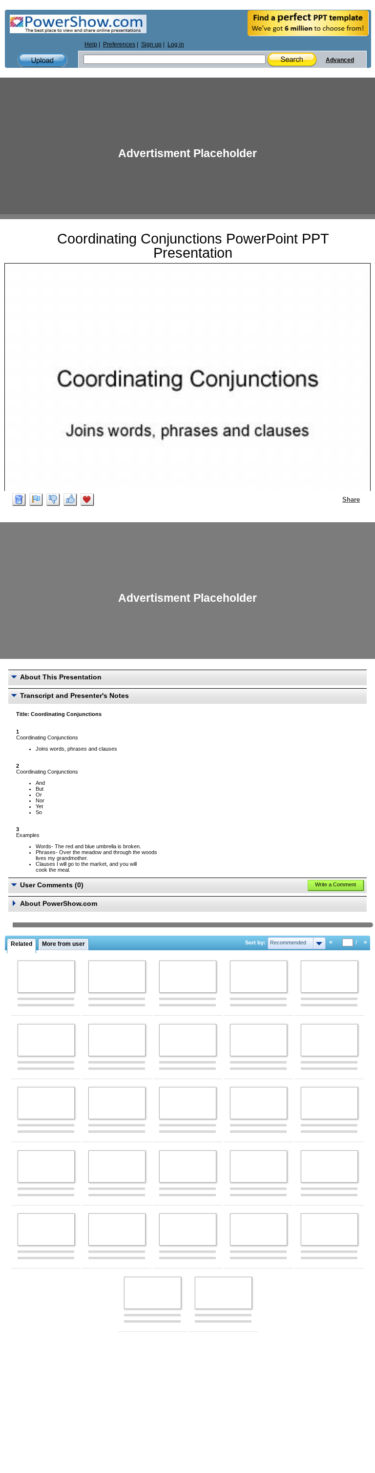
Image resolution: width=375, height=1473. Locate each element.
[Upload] (42, 60)
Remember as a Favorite (87, 499)
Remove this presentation (19, 499)
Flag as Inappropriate (36, 499)
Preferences (119, 44)
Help (90, 44)
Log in (175, 44)
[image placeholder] (46, 977)
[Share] (336, 499)
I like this (70, 499)
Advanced (340, 60)
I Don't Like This (53, 499)
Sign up (151, 44)
